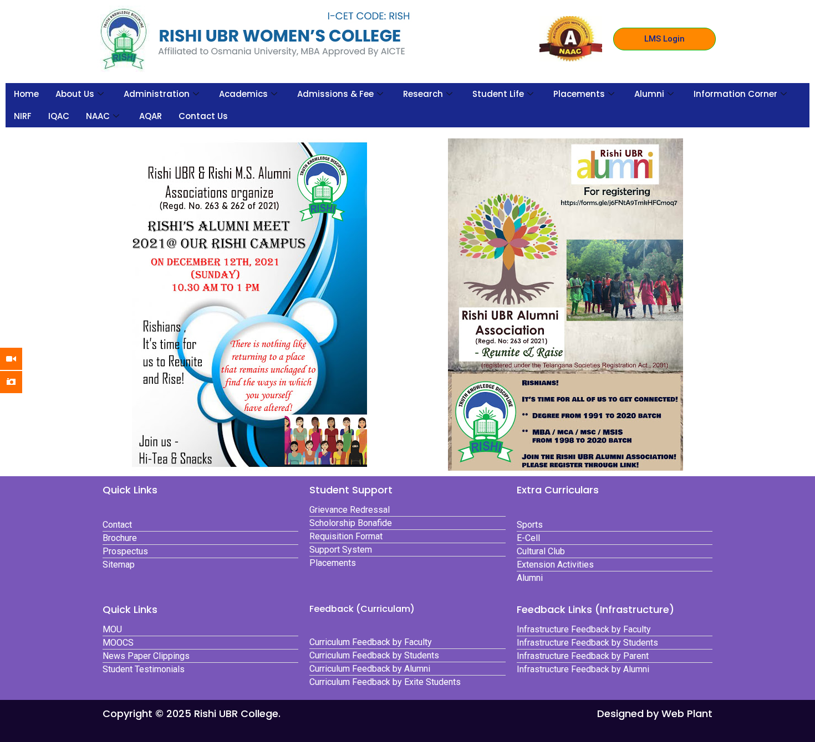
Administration (157, 94)
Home (26, 94)
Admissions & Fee (335, 94)
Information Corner (735, 94)
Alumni (649, 94)
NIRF (23, 116)
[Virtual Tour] (19, 359)
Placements (579, 94)
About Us (74, 94)
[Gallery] (19, 382)
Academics (243, 94)
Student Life (498, 94)
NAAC (98, 116)
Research (423, 94)
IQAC (58, 116)
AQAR (150, 116)
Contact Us (203, 116)
